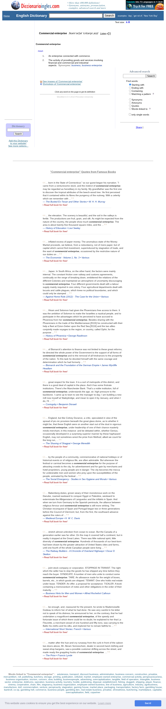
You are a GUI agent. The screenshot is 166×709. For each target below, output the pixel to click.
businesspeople (71, 679)
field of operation (130, 679)
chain (33, 684)
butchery (38, 676)
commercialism (30, 687)
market (87, 676)
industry (139, 684)
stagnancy (47, 684)
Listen (103, 33)
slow (50, 679)
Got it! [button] (148, 703)
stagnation (67, 687)
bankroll (8, 689)
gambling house (153, 687)
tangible (116, 679)
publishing (27, 676)
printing (57, 676)
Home (7, 16)
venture (43, 687)
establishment (110, 682)
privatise (107, 689)
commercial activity (132, 676)
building (58, 679)
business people (56, 689)
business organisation (17, 679)
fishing (121, 682)
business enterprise (92, 65)
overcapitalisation (75, 692)
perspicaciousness (152, 676)
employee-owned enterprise (106, 676)
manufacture (10, 687)
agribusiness (150, 684)
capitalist (157, 689)
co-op (16, 689)
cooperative (23, 684)
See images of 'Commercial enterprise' (63, 81)
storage (48, 676)
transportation (123, 687)
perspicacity (55, 687)
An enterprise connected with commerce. (69, 56)
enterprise (17, 682)
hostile (76, 682)
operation (39, 682)
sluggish (130, 682)
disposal (97, 682)
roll (19, 676)
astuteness (62, 674)
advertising (86, 679)
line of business (114, 684)
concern (43, 679)
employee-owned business (91, 684)
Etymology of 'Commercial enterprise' (62, 84)
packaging (109, 687)
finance (157, 682)
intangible (145, 679)
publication (67, 676)
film (39, 684)
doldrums (28, 682)
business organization (64, 684)
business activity (54, 682)
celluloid (78, 676)
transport (74, 674)
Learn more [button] (104, 703)
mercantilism (10, 676)
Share (139, 127)
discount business (89, 674)
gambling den (73, 689)
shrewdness (119, 689)
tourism (33, 679)
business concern (124, 674)
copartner (95, 692)
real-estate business (91, 689)
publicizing (86, 682)
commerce (41, 689)
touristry (68, 682)
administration (107, 674)
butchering (131, 689)
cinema (12, 684)
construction (141, 674)
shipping (140, 682)
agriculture (128, 684)
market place (96, 687)
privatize (152, 674)
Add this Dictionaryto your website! (18, 142)
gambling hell (27, 689)
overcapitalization (102, 679)
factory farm (138, 687)
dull (20, 687)
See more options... (18, 146)
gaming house (81, 687)
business (76, 65)
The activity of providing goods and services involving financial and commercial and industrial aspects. (75, 63)
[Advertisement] (15, 69)
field (87, 692)
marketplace (145, 689)
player (149, 682)
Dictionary (18, 126)
